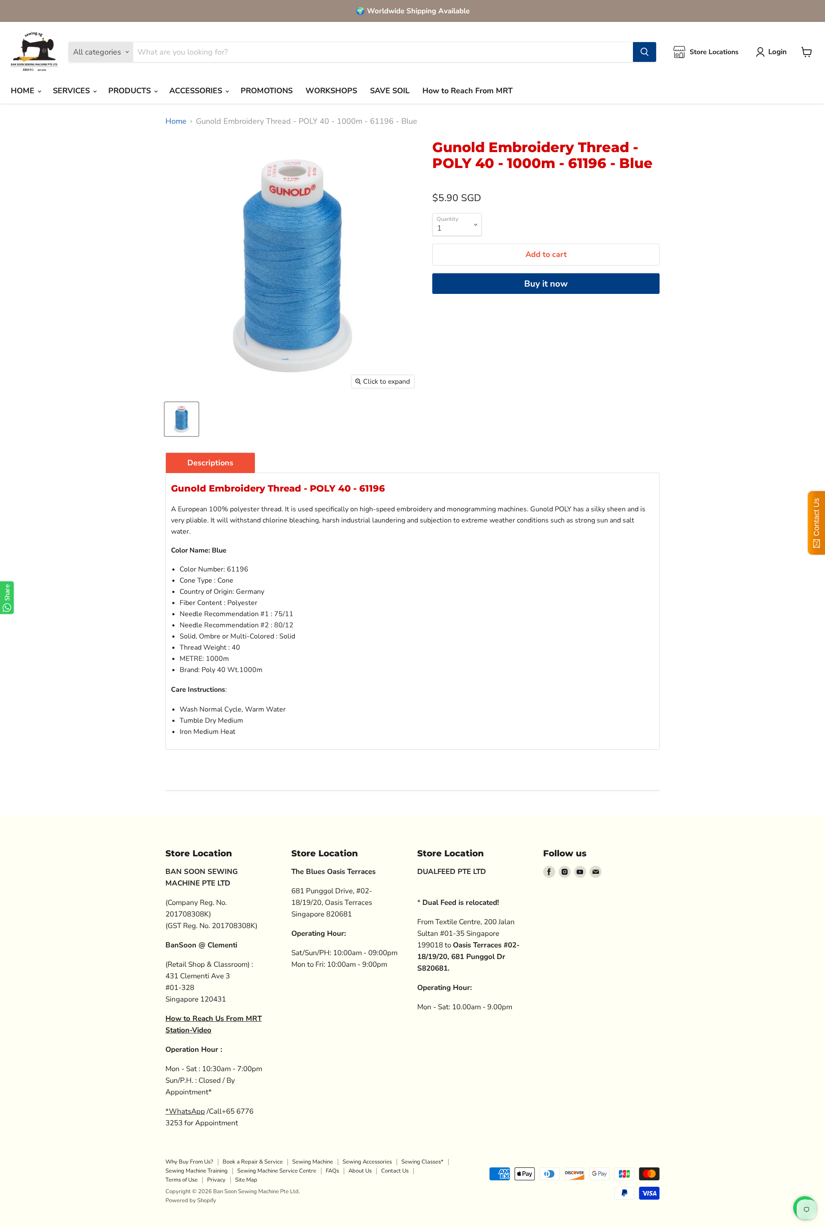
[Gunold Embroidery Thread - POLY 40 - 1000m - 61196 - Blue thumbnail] (182, 419)
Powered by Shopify (190, 1200)
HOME (24, 91)
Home (175, 121)
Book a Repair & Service (253, 1162)
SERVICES (72, 91)
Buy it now (546, 284)
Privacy (216, 1180)
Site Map (246, 1180)
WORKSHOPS (331, 91)
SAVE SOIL (389, 91)
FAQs (332, 1171)
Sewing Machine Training (196, 1171)
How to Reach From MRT (467, 91)
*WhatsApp (185, 1111)
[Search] (644, 52)
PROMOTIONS (267, 91)
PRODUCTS (130, 91)
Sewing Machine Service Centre (276, 1171)
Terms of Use (181, 1180)
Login (777, 52)
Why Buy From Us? (189, 1162)
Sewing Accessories (367, 1162)
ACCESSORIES (196, 91)
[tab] (210, 462)
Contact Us (395, 1171)
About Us (360, 1171)
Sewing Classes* (422, 1162)
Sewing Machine (312, 1162)
